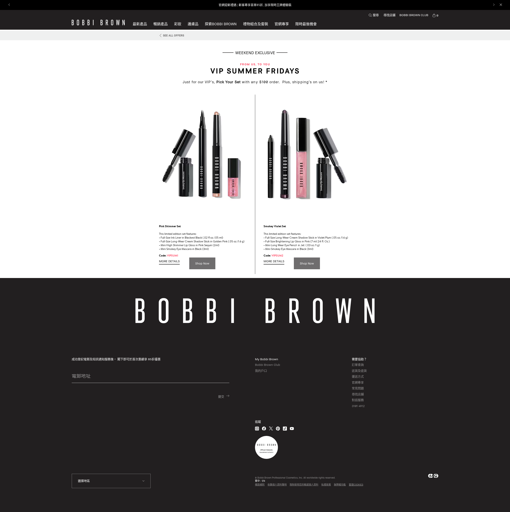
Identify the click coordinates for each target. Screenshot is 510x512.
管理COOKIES (356, 484)
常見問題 (358, 388)
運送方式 (358, 376)
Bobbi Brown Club (267, 364)
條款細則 (260, 484)
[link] (435, 15)
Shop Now (202, 263)
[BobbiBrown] (98, 22)
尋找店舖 (389, 15)
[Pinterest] (278, 428)
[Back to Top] (496, 502)
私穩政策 (326, 484)
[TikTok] (285, 428)
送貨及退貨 (359, 370)
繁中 (257, 480)
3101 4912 (358, 406)
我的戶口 (261, 370)
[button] (221, 24)
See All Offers (173, 35)
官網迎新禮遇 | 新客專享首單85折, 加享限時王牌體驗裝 (255, 5)
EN (263, 480)
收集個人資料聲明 (277, 484)
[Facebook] (264, 428)
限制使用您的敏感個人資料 (304, 484)
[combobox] (111, 481)
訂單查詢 (358, 364)
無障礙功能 (340, 484)
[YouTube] (292, 428)
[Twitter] (271, 428)
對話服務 (358, 400)
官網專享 (358, 382)
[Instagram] (257, 428)
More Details (169, 261)
